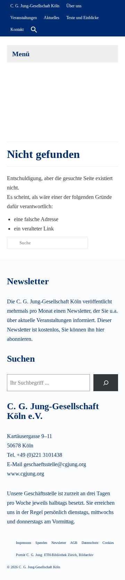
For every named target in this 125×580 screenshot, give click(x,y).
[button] (34, 30)
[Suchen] (105, 382)
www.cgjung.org (25, 474)
